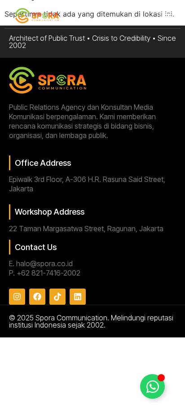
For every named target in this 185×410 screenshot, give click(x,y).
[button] (166, 16)
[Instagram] (17, 297)
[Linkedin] (78, 297)
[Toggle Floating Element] (152, 386)
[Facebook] (37, 297)
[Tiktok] (57, 297)
